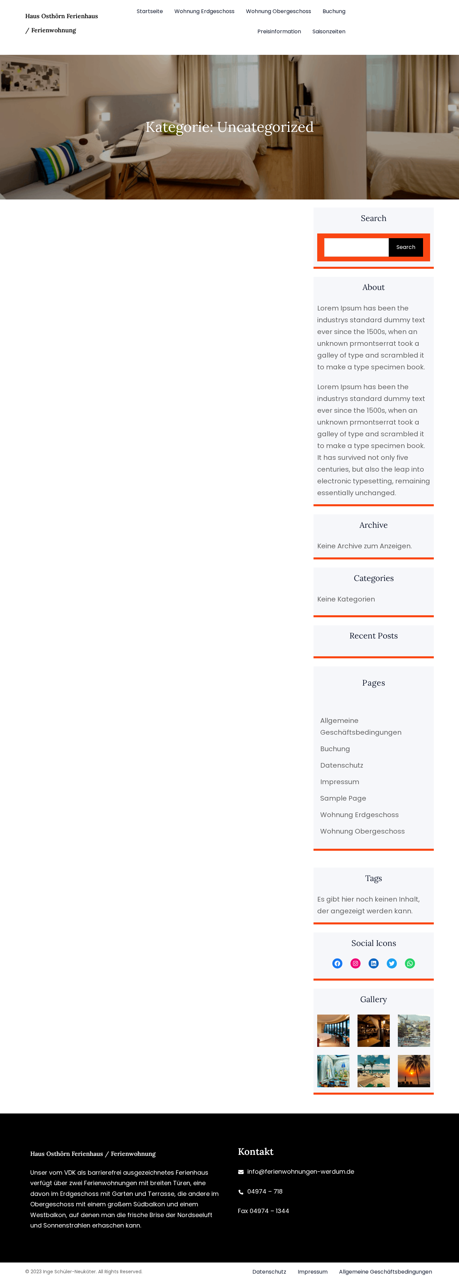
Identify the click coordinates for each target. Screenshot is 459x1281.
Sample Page (343, 798)
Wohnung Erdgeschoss (359, 814)
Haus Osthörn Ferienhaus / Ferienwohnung (93, 1154)
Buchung (335, 749)
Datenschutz (341, 765)
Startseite (150, 11)
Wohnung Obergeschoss (362, 831)
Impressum (339, 781)
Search (406, 247)
